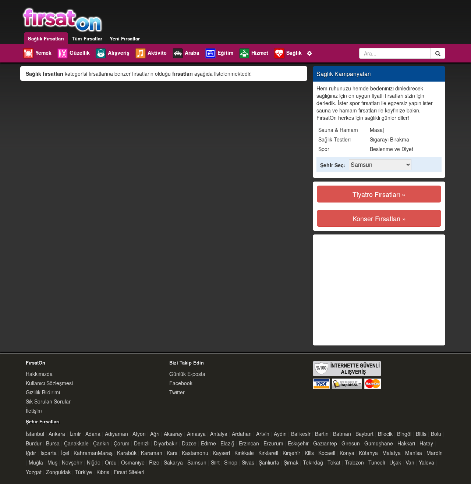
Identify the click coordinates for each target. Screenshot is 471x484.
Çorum (122, 443)
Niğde (93, 462)
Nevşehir (72, 462)
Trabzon (354, 462)
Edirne (208, 443)
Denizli (141, 443)
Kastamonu (195, 452)
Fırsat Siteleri (129, 472)
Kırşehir (291, 452)
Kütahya (368, 452)
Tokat (333, 462)
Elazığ (227, 443)
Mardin (434, 452)
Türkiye (83, 472)
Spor (323, 149)
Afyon (139, 433)
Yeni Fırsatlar (125, 38)
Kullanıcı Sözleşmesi (49, 383)
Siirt (215, 462)
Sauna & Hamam (338, 129)
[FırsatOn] (62, 19)
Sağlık (294, 52)
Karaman (151, 452)
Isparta (48, 452)
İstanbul (35, 433)
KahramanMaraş (93, 452)
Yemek (43, 52)
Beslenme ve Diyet (391, 149)
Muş (52, 462)
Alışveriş (119, 52)
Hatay (426, 443)
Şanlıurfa (269, 462)
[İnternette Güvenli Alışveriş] (347, 374)
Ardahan (242, 433)
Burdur (34, 443)
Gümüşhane (378, 443)
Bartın (322, 433)
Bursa (53, 443)
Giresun (350, 443)
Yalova (426, 462)
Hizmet (259, 52)
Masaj (377, 129)
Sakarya (173, 462)
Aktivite (157, 52)
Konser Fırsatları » (379, 218)
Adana (92, 433)
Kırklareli (268, 452)
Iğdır (31, 452)
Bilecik (385, 433)
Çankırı (101, 443)
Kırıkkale (244, 452)
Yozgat (34, 472)
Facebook (180, 383)
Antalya (218, 433)
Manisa (413, 452)
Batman (342, 433)
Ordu (111, 462)
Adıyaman (116, 433)
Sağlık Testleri (334, 139)
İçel (65, 452)
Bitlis (421, 433)
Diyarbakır (165, 443)
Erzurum (273, 443)
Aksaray (173, 433)
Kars (172, 452)
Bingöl (404, 433)
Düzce (189, 443)
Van (410, 462)
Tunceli (376, 462)
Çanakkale (76, 443)
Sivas (248, 462)
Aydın (280, 433)
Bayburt (364, 433)
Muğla (36, 462)
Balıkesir (301, 433)
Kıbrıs (102, 472)
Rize (154, 462)
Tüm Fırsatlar (87, 38)
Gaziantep (325, 443)
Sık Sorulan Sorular (48, 401)
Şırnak (291, 462)
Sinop (230, 462)
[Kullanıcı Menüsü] (310, 52)
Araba (192, 52)
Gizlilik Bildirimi (43, 392)
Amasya (196, 433)
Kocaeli (326, 452)
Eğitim (225, 52)
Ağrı (154, 433)
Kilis (309, 452)
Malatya (391, 452)
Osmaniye (133, 462)
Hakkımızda (39, 373)
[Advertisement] (378, 290)
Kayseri (221, 452)
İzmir (75, 433)
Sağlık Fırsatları (46, 38)
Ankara (57, 433)
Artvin (262, 433)
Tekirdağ (313, 462)
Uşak (395, 462)
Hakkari (406, 443)
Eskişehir (298, 443)
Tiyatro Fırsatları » (379, 194)
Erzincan (249, 443)
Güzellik (80, 52)
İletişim (34, 410)
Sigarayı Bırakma (389, 139)
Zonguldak (58, 472)
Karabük (127, 452)
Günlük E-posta (187, 373)
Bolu (436, 433)
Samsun (196, 462)
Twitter (177, 392)
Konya (347, 452)
